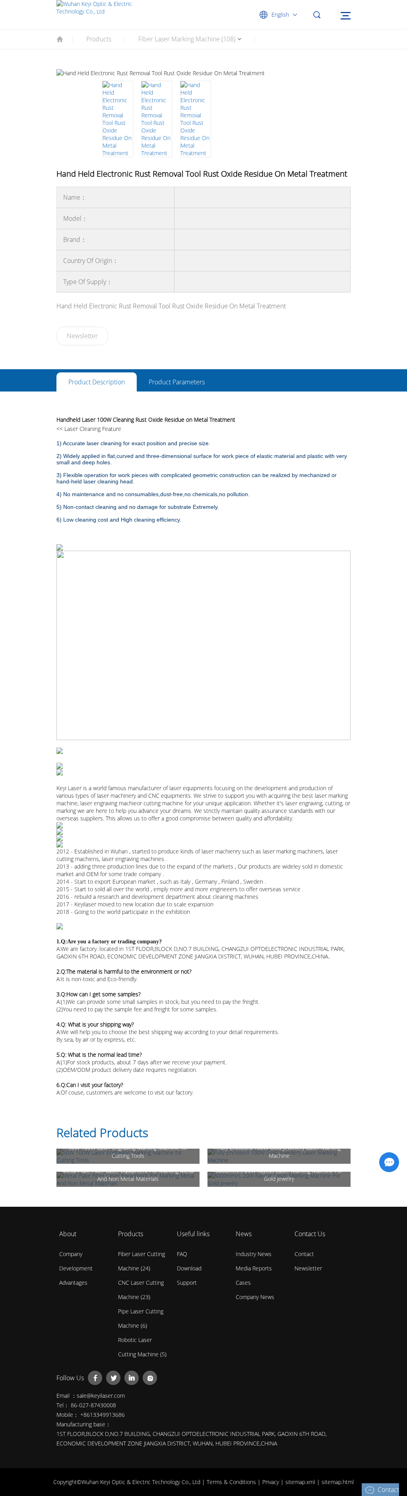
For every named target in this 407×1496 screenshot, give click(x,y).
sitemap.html (338, 1482)
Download (189, 1268)
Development (76, 1268)
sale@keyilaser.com (101, 1395)
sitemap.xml (301, 1482)
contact (304, 1254)
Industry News (253, 1254)
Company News (255, 1297)
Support (187, 1282)
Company (70, 1254)
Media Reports (254, 1268)
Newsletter (82, 335)
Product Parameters (177, 382)
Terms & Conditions (232, 1482)
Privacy (271, 1482)
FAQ (182, 1254)
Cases (243, 1282)
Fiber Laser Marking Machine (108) (186, 39)
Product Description (96, 382)
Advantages (73, 1282)
